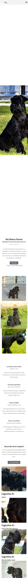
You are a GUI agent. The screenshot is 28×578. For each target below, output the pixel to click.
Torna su (25, 575)
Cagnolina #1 (8, 493)
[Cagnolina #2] (14, 510)
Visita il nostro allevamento (15, 265)
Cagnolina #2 (8, 525)
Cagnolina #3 (8, 556)
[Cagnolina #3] (14, 541)
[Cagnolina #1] (14, 478)
